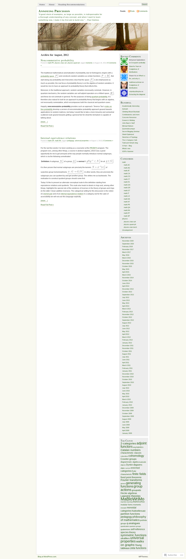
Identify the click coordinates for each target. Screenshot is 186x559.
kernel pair (48, 194)
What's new (126, 148)
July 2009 (125, 422)
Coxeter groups (128, 459)
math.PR (51, 63)
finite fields (139, 474)
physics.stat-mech (130, 227)
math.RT (127, 213)
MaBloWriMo (132, 498)
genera (123, 483)
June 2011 (125, 359)
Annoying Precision (54, 11)
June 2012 (126, 328)
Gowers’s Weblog (128, 120)
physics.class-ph (61, 63)
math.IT (126, 193)
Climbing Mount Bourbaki (131, 112)
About (51, 5)
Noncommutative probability (57, 60)
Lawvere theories (131, 496)
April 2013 (125, 306)
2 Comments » (108, 140)
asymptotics (138, 447)
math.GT (127, 190)
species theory (128, 532)
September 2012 (128, 320)
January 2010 (127, 405)
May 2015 (125, 269)
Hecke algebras (129, 493)
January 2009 (127, 433)
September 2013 (128, 294)
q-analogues (133, 523)
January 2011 (127, 371)
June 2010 (126, 391)
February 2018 (127, 246)
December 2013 (128, 289)
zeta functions (138, 548)
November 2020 (128, 241)
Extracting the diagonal (137, 94)
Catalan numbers (131, 450)
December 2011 (127, 345)
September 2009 (128, 416)
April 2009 (125, 430)
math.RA (58, 140)
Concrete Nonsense (129, 117)
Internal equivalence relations (58, 138)
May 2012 (125, 331)
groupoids (136, 490)
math (124, 162)
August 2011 (126, 354)
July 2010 (125, 388)
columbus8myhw (135, 91)
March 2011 (126, 365)
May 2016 (125, 255)
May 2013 (125, 303)
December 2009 (128, 408)
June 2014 (126, 283)
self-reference (138, 529)
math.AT (127, 170)
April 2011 (125, 362)
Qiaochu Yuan (134, 66)
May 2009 (125, 427)
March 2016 (126, 258)
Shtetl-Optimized (128, 134)
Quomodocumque (128, 129)
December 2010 (128, 374)
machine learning (127, 502)
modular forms (127, 505)
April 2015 (125, 272)
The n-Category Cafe (129, 140)
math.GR (51, 140)
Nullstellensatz (139, 511)
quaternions (125, 529)
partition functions (130, 513)
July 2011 (125, 357)
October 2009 (127, 413)
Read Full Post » (47, 126)
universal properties (82, 140)
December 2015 (128, 260)
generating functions (131, 484)
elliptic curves (125, 468)
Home (42, 5)
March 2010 (126, 399)
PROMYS (93, 148)
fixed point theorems (131, 477)
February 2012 (127, 340)
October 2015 (127, 266)
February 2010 (127, 402)
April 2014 (125, 286)
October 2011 (127, 351)
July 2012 (125, 326)
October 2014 (127, 280)
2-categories (128, 443)
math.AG (127, 168)
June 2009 (126, 425)
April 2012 (125, 334)
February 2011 (127, 368)
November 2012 (128, 314)
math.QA (127, 207)
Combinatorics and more (131, 114)
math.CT (127, 179)
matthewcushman (135, 82)
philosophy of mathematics (133, 518)
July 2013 (125, 297)
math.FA (127, 182)
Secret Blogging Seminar (131, 131)
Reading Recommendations (71, 5)
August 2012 (126, 323)
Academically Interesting (130, 106)
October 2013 (127, 292)
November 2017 (128, 249)
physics (125, 219)
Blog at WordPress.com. (47, 557)
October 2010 (127, 379)
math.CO (127, 176)
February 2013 (127, 312)
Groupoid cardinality (138, 63)
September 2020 (128, 244)
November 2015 (128, 263)
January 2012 (127, 343)
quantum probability (99, 97)
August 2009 (126, 419)
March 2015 (126, 275)
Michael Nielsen (127, 126)
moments (89, 63)
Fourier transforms (131, 480)
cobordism (124, 456)
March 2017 (126, 252)
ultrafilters (125, 538)
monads (123, 508)
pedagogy (70, 140)
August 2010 (126, 385)
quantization (125, 526)
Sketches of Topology (129, 137)
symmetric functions (133, 535)
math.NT (127, 202)
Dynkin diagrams (134, 465)
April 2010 (125, 396)
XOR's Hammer (127, 151)
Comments (143, 11)
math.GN (127, 185)
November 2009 (128, 410)
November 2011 (127, 348)
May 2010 (125, 394)
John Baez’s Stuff (128, 123)
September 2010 (128, 382)
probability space (47, 76)
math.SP (127, 216)
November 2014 (128, 277)
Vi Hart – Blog (127, 146)
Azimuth (125, 109)
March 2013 (126, 309)
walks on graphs (132, 543)
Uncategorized (127, 230)
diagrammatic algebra (130, 462)
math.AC (127, 165)
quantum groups (135, 526)
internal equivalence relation (72, 194)
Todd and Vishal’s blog (130, 143)
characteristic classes (131, 453)
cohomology (136, 455)
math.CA (127, 173)
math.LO (127, 196)
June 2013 (126, 300)
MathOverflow (139, 502)
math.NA (127, 199)
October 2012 (127, 317)
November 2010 (128, 377)
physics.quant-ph (74, 63)
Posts (132, 11)
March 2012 (126, 337)
